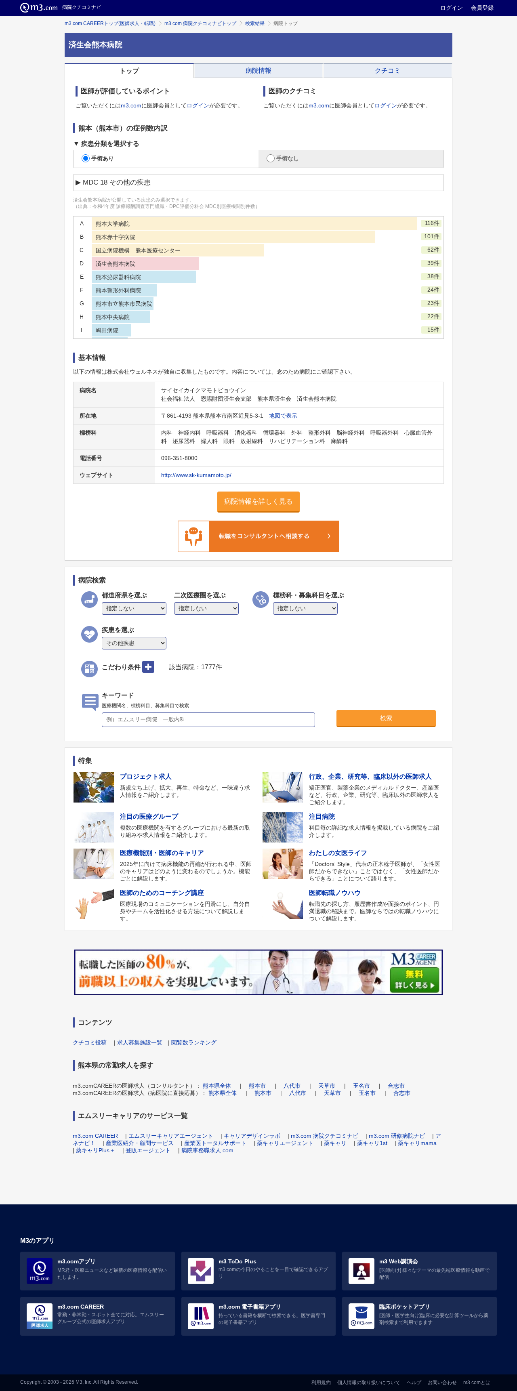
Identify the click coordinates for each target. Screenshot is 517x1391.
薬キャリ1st (372, 1143)
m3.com (131, 105)
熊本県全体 (217, 1085)
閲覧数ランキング (193, 1042)
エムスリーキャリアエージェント (170, 1136)
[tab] (129, 70)
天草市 (326, 1085)
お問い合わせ (442, 1382)
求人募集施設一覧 (139, 1042)
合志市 (396, 1085)
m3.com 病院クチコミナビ (324, 1136)
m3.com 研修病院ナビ (397, 1136)
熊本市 (257, 1085)
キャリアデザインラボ (252, 1136)
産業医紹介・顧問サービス (140, 1143)
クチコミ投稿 (90, 1042)
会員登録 (482, 7)
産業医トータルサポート (215, 1143)
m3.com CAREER (95, 1136)
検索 (386, 717)
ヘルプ (414, 1382)
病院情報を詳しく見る (258, 501)
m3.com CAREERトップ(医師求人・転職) (110, 23)
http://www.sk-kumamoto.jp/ (196, 475)
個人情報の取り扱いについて (368, 1382)
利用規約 (321, 1382)
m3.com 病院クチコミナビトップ (200, 23)
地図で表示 (283, 415)
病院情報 (258, 70)
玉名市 (361, 1085)
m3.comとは (476, 1382)
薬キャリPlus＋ (95, 1150)
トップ (129, 70)
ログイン (451, 7)
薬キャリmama (417, 1143)
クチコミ (388, 70)
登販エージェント (148, 1150)
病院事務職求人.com (207, 1150)
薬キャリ (335, 1143)
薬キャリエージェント (285, 1143)
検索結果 (255, 23)
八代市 (292, 1085)
